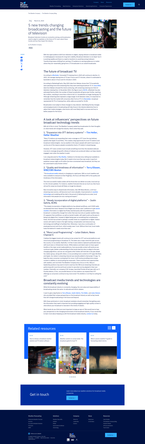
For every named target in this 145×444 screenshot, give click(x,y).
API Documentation (108, 425)
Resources (109, 2)
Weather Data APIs (57, 419)
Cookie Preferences (31, 439)
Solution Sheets (107, 423)
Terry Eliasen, (93, 167)
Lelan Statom (95, 293)
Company (96, 2)
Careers (75, 423)
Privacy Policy (30, 437)
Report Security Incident (45, 437)
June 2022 (97, 85)
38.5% (85, 90)
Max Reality (62, 157)
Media (54, 423)
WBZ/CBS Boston (52, 170)
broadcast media (52, 173)
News (102, 2)
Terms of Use (53, 437)
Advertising (55, 427)
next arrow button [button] (113, 328)
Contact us (128, 4)
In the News (91, 421)
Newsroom (91, 419)
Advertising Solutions (91, 6)
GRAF (29, 427)
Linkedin (29, 433)
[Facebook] (21, 66)
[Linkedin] (21, 60)
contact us (90, 314)
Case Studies (106, 419)
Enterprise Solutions (78, 6)
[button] (70, 377)
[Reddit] (21, 69)
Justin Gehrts (76, 293)
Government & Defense (58, 425)
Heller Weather (51, 135)
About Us (75, 419)
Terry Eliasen (66, 293)
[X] (21, 63)
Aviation (55, 421)
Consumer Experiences (106, 6)
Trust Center (106, 427)
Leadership (76, 421)
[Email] (21, 57)
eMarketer (55, 75)
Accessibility (37, 437)
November (87, 99)
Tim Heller (91, 132)
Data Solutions (66, 6)
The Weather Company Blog (110, 421)
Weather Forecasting (55, 6)
